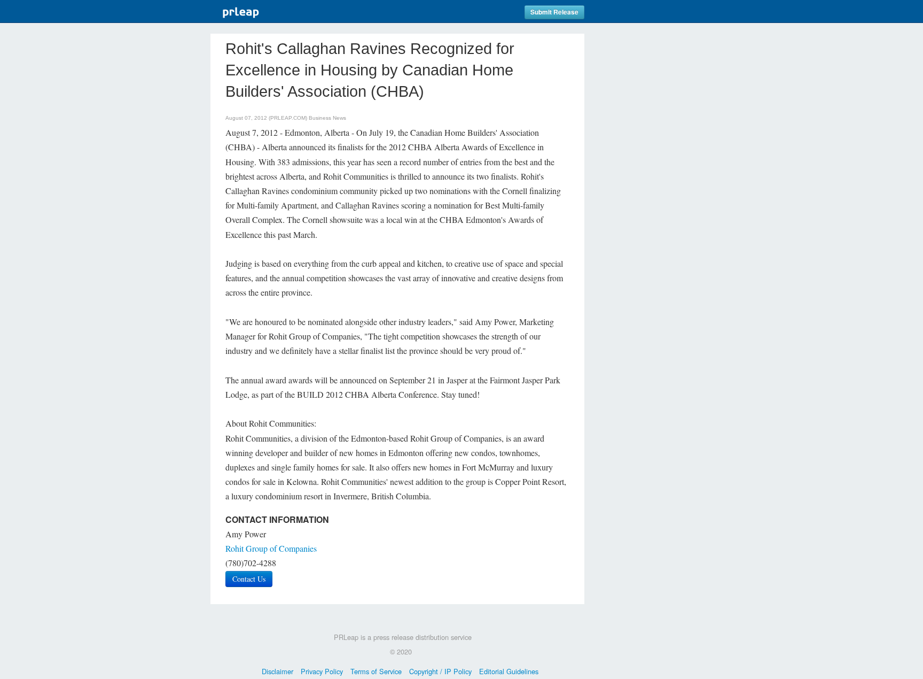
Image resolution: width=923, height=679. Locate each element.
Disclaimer (277, 671)
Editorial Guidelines (508, 671)
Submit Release (554, 12)
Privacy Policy (322, 671)
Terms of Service (376, 671)
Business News (327, 118)
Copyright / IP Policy (440, 671)
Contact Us (248, 579)
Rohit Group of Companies (271, 548)
